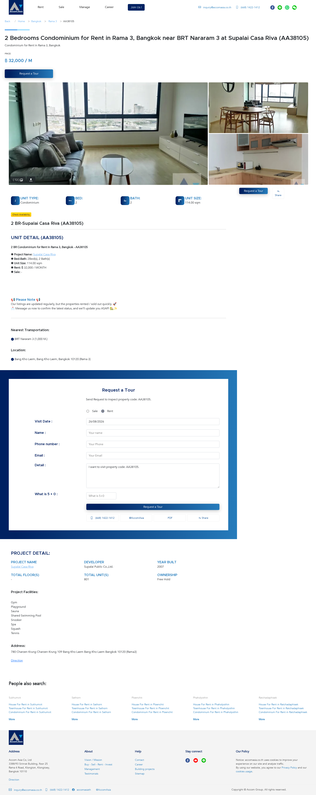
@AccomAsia (136, 518)
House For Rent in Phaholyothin (211, 704)
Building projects (145, 769)
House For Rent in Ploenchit (148, 704)
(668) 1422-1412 (250, 7)
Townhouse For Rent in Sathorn (90, 708)
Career (109, 7)
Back (7, 21)
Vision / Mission (93, 760)
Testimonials (91, 773)
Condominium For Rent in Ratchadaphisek (283, 712)
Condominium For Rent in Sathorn (91, 712)
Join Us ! (136, 7)
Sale (95, 411)
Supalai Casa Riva (44, 254)
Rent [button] (41, 7)
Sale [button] (61, 7)
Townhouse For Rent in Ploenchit (150, 708)
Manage (84, 7)
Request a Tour (152, 507)
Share (204, 518)
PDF (169, 518)
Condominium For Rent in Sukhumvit (30, 712)
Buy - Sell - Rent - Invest (98, 764)
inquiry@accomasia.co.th (217, 7)
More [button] (12, 719)
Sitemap (139, 773)
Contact (139, 760)
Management (92, 769)
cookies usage (244, 771)
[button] (16, 7)
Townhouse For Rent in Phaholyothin (214, 708)
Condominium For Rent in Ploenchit (152, 712)
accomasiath (83, 790)
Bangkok (36, 21)
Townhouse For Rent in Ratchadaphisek (281, 708)
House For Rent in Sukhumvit (25, 704)
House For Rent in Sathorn (87, 704)
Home (21, 21)
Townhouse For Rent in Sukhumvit (28, 708)
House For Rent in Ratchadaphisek (278, 704)
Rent (110, 411)
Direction (17, 661)
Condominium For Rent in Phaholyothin (215, 712)
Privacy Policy (289, 767)
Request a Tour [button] (28, 74)
